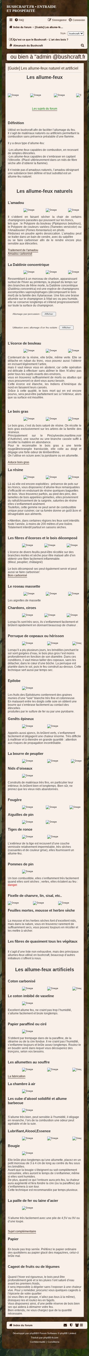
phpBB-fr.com (50, 1337)
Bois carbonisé (17, 575)
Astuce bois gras (18, 462)
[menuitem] (19, 20)
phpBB (33, 1333)
